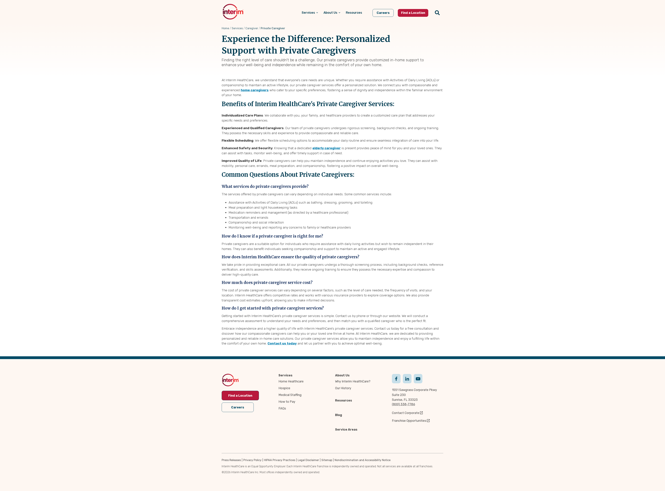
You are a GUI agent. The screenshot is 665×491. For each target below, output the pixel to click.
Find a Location (240, 396)
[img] (233, 11)
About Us (342, 375)
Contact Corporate (405, 413)
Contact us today (282, 343)
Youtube (418, 378)
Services (237, 28)
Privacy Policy (252, 460)
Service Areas (346, 429)
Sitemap (326, 460)
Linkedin (407, 378)
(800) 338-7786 (403, 404)
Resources (343, 400)
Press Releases (231, 460)
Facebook (396, 378)
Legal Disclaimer (308, 460)
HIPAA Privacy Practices (279, 460)
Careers (237, 407)
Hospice (284, 388)
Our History (343, 388)
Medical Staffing (290, 395)
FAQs (282, 408)
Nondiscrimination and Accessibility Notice (363, 460)
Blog (338, 415)
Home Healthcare (291, 381)
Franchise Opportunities (409, 421)
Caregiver (251, 28)
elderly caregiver (326, 148)
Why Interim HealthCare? (352, 381)
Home (225, 28)
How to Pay (286, 402)
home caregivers (255, 90)
